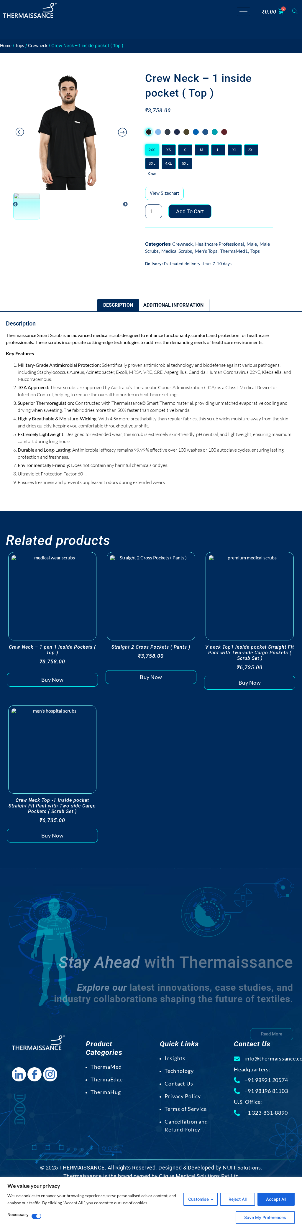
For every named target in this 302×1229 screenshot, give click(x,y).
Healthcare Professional (219, 244)
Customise (198, 1199)
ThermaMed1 (234, 251)
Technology (179, 1071)
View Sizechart (164, 193)
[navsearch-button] (295, 12)
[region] (151, 1203)
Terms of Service (186, 1109)
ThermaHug (106, 1092)
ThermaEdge (107, 1079)
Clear (152, 173)
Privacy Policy (183, 1096)
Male (252, 244)
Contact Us (179, 1083)
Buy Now (52, 679)
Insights (175, 1058)
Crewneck (37, 45)
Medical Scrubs (176, 251)
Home (6, 45)
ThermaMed (106, 1066)
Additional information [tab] (173, 305)
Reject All (238, 1199)
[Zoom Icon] (71, 130)
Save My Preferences (265, 1217)
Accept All (276, 1199)
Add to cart (190, 211)
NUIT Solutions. (242, 1167)
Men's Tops (206, 251)
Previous (15, 204)
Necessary (18, 1215)
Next (125, 204)
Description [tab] (118, 305)
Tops (19, 45)
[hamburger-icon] (243, 11)
